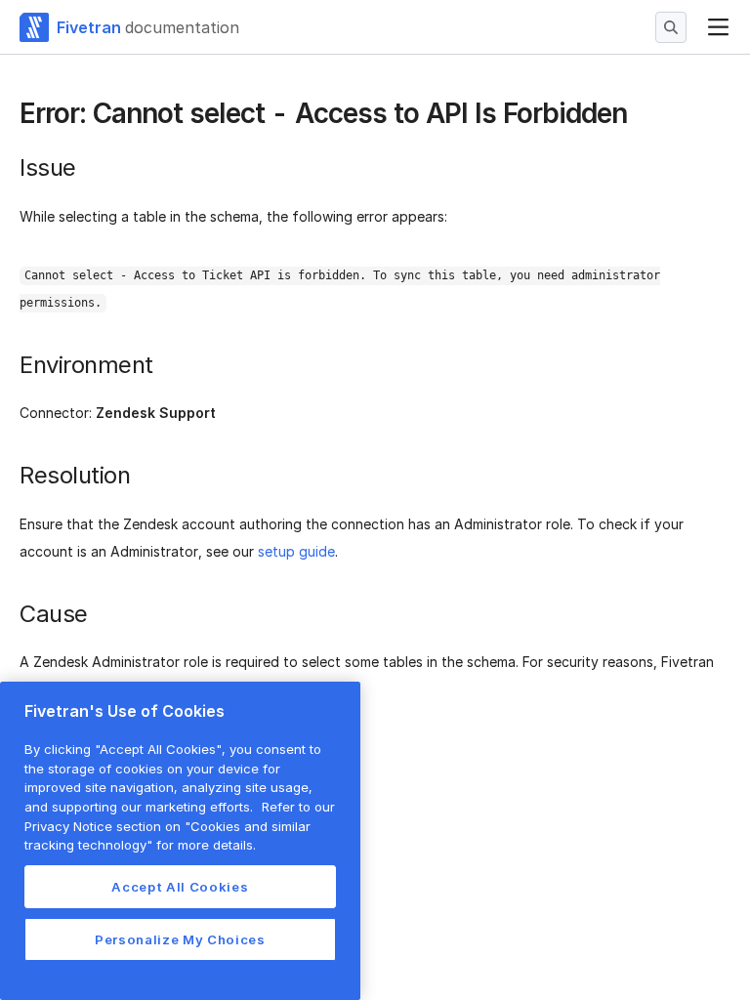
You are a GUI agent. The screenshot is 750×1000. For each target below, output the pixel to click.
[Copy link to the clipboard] (642, 115)
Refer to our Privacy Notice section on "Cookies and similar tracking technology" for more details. (179, 826)
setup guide (296, 551)
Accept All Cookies (179, 887)
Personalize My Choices (180, 939)
